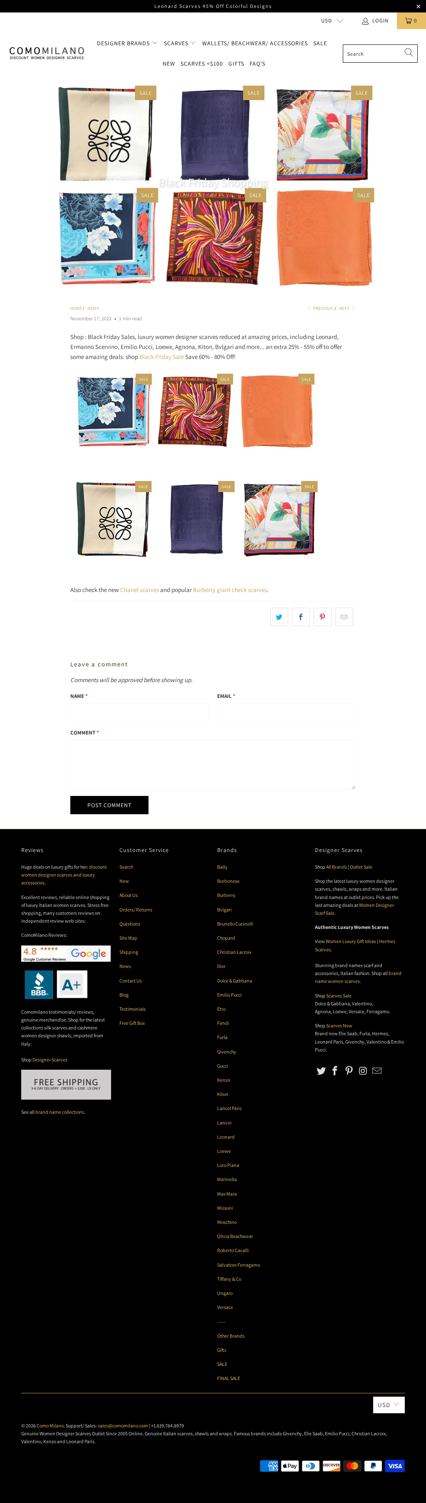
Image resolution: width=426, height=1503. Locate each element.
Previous (322, 308)
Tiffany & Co (229, 1279)
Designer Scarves (49, 1059)
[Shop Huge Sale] (195, 557)
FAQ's (257, 63)
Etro (221, 1009)
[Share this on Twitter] (279, 617)
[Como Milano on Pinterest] (349, 1071)
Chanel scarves (139, 590)
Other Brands (231, 1336)
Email (226, 696)
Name (79, 696)
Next (344, 308)
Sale (320, 43)
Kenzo (223, 1080)
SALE (222, 1364)
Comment (84, 732)
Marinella (227, 1179)
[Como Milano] (46, 54)
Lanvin (224, 1123)
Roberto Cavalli (233, 1250)
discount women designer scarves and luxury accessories (64, 875)
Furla (222, 1037)
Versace (225, 1307)
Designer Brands (124, 43)
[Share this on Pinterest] (323, 617)
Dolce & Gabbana (234, 980)
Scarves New (339, 1025)
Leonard (226, 1137)
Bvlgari (224, 909)
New (169, 63)
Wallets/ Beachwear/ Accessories (255, 43)
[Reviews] (54, 997)
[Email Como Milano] (377, 1071)
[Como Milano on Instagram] (363, 1071)
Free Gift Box (132, 1023)
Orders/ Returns (135, 909)
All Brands (336, 867)
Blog (124, 995)
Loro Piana (228, 1165)
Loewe (224, 1151)
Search (126, 867)
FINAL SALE (228, 1378)
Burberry (226, 895)
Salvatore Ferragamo (238, 1265)
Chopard (226, 938)
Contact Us (130, 980)
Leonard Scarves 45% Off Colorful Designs (213, 6)
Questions (129, 924)
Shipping (128, 952)
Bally (222, 867)
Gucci (222, 1066)
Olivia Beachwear (235, 1236)
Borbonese (228, 881)
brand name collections (59, 1112)
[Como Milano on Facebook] (335, 1071)
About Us (128, 895)
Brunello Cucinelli (235, 924)
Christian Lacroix (234, 952)
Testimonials (132, 1009)
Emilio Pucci (229, 995)
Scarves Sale (339, 995)
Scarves (177, 43)
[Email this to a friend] (344, 617)
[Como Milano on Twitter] (321, 1071)
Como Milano (50, 1425)
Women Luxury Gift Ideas (351, 941)
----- (221, 1322)
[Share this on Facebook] (301, 617)
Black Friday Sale (161, 357)
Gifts (236, 63)
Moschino (227, 1222)
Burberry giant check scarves (230, 590)
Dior (221, 966)
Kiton (222, 1094)
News (125, 966)
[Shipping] (66, 1098)
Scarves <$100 (202, 63)
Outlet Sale (361, 867)
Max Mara (227, 1194)
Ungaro (225, 1293)
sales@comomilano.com (123, 1425)
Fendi (223, 1023)
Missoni (225, 1208)
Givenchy (226, 1052)
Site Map (128, 938)
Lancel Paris (229, 1108)
